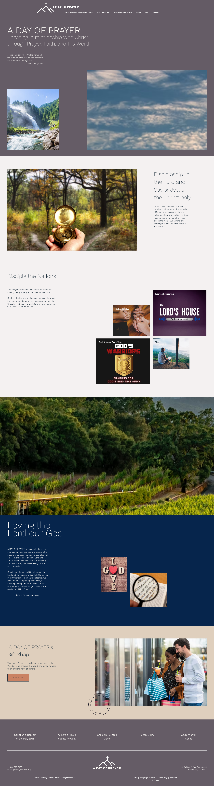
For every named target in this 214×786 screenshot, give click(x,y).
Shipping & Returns (147, 778)
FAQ (135, 778)
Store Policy (162, 778)
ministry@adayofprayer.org (19, 769)
